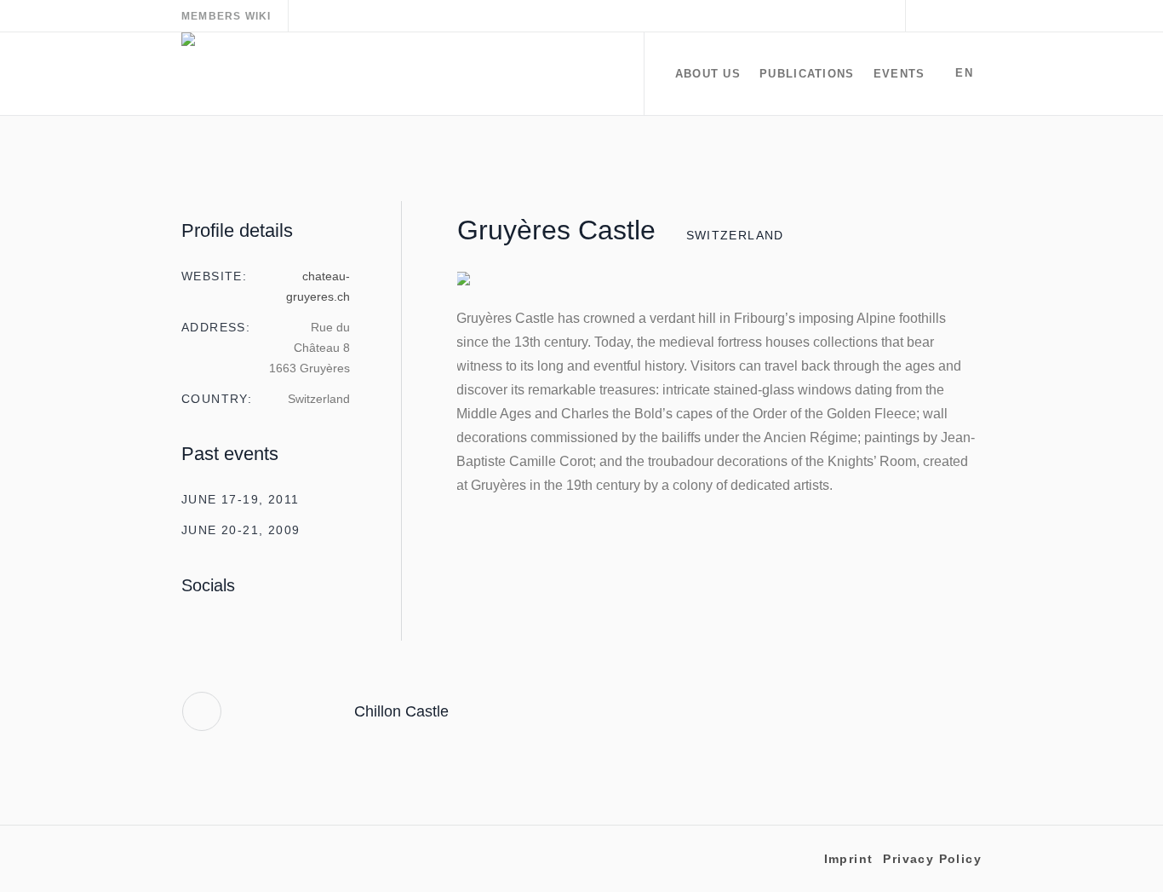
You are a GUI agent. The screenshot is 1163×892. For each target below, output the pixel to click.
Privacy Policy (932, 859)
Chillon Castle (401, 711)
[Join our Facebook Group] (969, 16)
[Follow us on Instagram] (928, 16)
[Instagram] (188, 630)
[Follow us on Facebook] (948, 16)
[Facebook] (215, 630)
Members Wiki (226, 16)
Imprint (849, 859)
